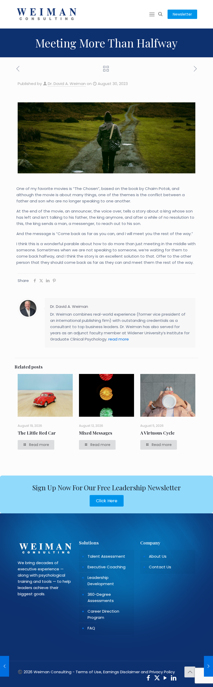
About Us (158, 556)
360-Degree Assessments (101, 597)
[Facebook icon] (148, 678)
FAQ (91, 628)
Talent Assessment (106, 556)
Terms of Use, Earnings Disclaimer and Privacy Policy (125, 672)
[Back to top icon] (189, 672)
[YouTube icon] (165, 678)
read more (118, 339)
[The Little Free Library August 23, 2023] (4, 666)
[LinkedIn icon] (174, 678)
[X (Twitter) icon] (157, 678)
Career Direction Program (103, 614)
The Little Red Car (37, 433)
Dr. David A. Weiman (67, 83)
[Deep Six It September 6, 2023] (208, 666)
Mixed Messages (95, 433)
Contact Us (160, 567)
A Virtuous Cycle (157, 433)
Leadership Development (101, 580)
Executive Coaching (106, 567)
